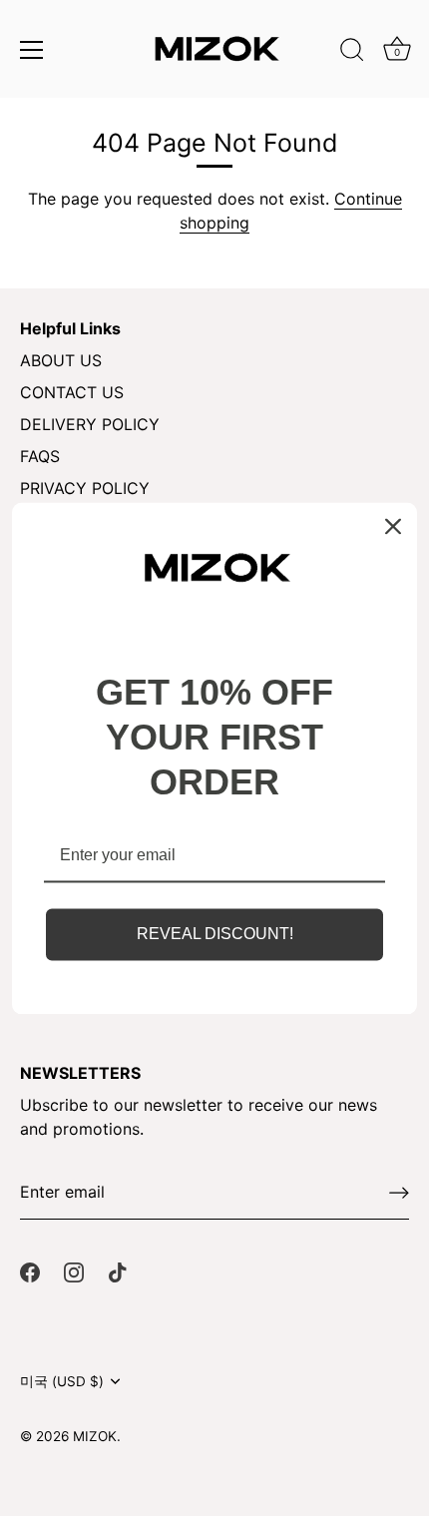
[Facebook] (30, 1271)
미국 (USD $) (62, 1381)
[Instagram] (74, 1271)
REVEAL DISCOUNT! (215, 934)
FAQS (40, 456)
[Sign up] (399, 1193)
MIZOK (95, 1436)
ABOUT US (61, 360)
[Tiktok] (118, 1271)
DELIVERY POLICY (90, 424)
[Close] (393, 526)
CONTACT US (72, 392)
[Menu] (32, 50)
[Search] (352, 53)
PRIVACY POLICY (85, 488)
